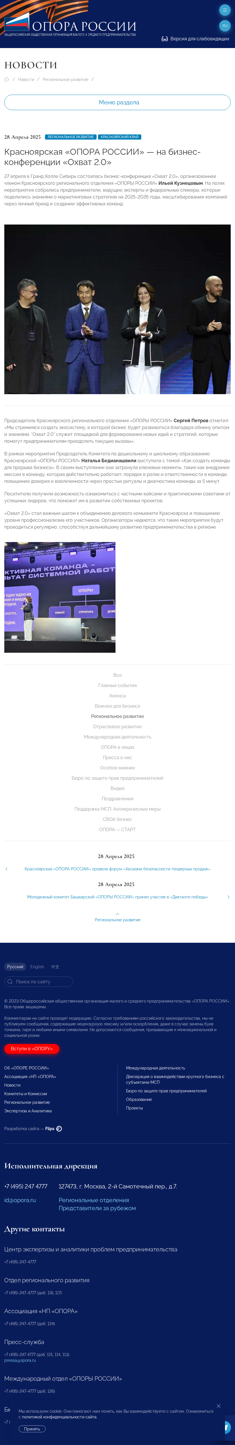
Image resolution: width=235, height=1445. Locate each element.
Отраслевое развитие (117, 726)
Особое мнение (117, 768)
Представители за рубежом (97, 1208)
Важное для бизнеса (117, 706)
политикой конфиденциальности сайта (59, 1417)
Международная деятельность (117, 737)
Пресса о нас (117, 757)
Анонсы (117, 695)
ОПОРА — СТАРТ (117, 829)
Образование (139, 1099)
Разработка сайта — (29, 1128)
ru (225, 26)
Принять (32, 1429)
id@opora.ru (20, 1200)
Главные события (117, 685)
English (37, 966)
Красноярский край (119, 137)
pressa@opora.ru (20, 1360)
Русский (15, 966)
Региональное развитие (65, 79)
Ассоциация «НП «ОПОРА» (30, 1076)
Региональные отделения (94, 1200)
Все (117, 675)
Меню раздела (119, 102)
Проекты (134, 1108)
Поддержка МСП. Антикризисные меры (118, 809)
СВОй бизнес (117, 819)
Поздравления (117, 798)
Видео (118, 788)
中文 (55, 966)
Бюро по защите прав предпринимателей (117, 778)
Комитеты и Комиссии (25, 1093)
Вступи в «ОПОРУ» (32, 1048)
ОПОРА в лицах (117, 747)
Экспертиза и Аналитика (28, 1111)
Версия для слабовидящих (199, 38)
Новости (26, 79)
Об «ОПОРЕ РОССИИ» (26, 1068)
